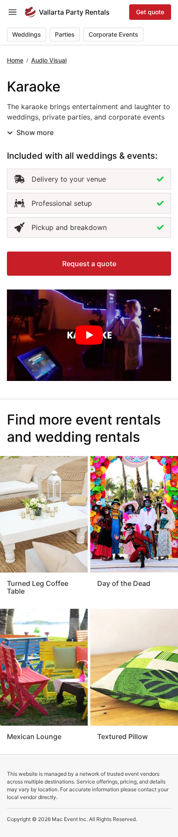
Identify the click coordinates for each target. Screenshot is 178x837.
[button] (89, 264)
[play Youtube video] (89, 335)
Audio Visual (49, 60)
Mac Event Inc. (70, 819)
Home (15, 60)
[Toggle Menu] (12, 12)
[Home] (30, 12)
